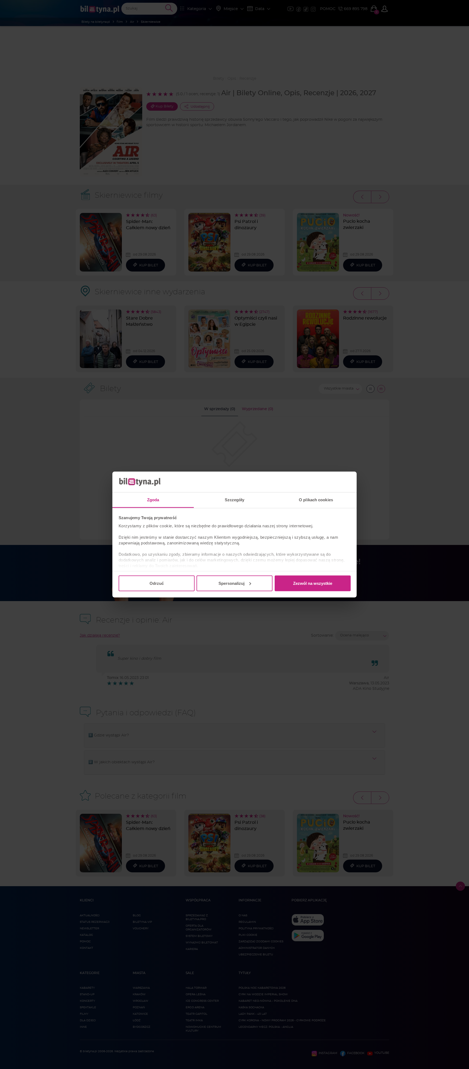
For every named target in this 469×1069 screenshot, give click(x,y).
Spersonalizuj (231, 583)
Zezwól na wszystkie (312, 583)
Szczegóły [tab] (235, 499)
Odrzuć (157, 583)
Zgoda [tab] (153, 499)
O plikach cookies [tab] (316, 499)
